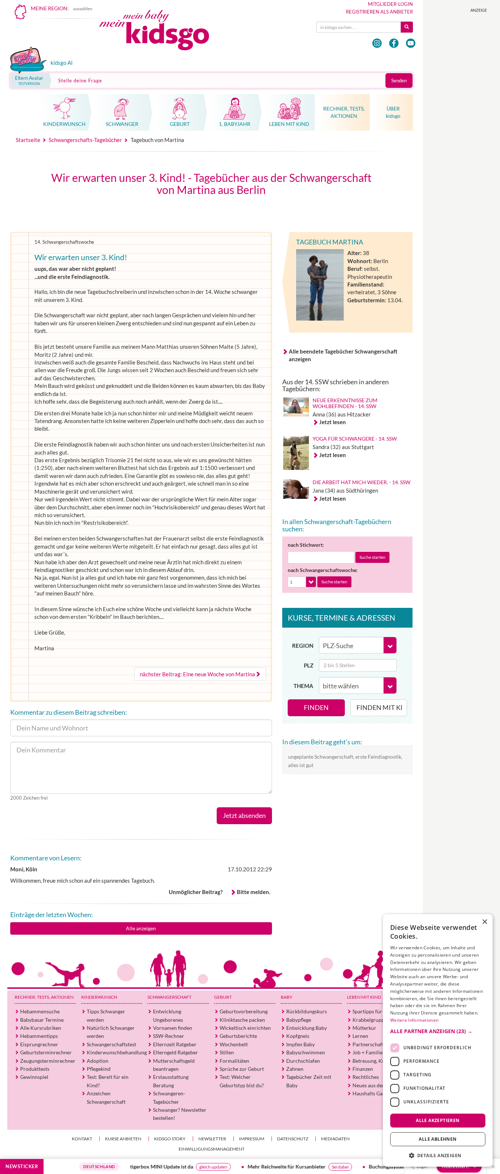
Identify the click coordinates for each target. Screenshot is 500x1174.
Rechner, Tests (44, 997)
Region (302, 645)
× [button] (484, 922)
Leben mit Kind (364, 997)
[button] (437, 1031)
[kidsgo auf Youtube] (410, 43)
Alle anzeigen (141, 928)
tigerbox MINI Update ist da (147, 1166)
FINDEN (316, 707)
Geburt (223, 997)
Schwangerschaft (169, 997)
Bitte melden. (253, 892)
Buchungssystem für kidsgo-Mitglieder (399, 1166)
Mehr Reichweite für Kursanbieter (272, 1166)
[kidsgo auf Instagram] (377, 43)
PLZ (308, 665)
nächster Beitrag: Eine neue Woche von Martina (197, 674)
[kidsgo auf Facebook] (394, 43)
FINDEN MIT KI (380, 707)
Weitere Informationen (414, 1020)
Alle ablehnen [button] (437, 1139)
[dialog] (438, 1040)
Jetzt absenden (244, 815)
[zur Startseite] (160, 32)
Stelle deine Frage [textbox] (80, 80)
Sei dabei (326, 1167)
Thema (303, 686)
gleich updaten (199, 1167)
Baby (286, 997)
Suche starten (372, 557)
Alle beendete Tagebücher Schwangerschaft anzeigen (343, 355)
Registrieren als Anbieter (379, 12)
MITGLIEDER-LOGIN (390, 4)
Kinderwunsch (99, 997)
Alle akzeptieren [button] (437, 1120)
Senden (399, 80)
